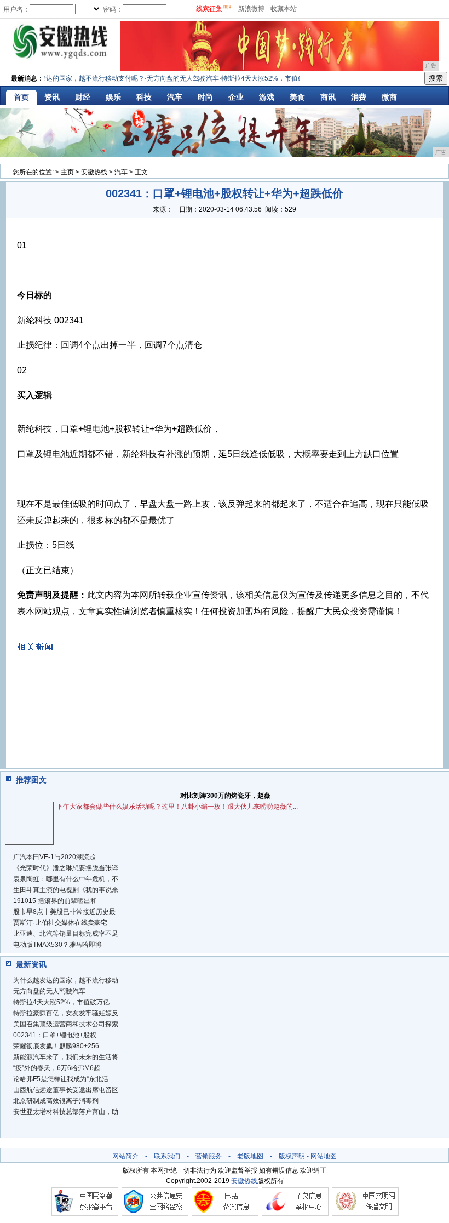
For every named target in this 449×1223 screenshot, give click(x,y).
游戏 (266, 97)
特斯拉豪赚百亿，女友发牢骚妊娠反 (65, 1013)
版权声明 (292, 1156)
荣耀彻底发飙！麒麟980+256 (56, 1046)
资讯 (52, 97)
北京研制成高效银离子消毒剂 (56, 1101)
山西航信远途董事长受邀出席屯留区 (65, 1090)
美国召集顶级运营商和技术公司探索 (65, 1024)
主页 (67, 172)
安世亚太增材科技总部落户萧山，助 (65, 1112)
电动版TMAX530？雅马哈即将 (57, 944)
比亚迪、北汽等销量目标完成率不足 (65, 934)
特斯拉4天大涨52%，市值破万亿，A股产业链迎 (284, 78)
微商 (389, 97)
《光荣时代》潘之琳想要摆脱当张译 (65, 868)
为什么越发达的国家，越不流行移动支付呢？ (71, 78)
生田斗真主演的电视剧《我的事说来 (65, 890)
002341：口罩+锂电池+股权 (54, 1035)
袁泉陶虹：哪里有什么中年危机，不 (65, 879)
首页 (21, 97)
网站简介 (125, 1156)
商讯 (328, 97)
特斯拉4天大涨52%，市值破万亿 (61, 1002)
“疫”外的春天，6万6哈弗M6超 (56, 1068)
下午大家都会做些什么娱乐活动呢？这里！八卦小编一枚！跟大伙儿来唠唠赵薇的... (177, 806)
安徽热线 (94, 172)
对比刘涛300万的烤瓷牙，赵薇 (225, 795)
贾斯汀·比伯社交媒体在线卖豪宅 (60, 923)
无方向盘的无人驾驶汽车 (176, 78)
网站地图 (323, 1156)
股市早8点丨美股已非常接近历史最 (64, 912)
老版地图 (250, 1156)
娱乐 (113, 97)
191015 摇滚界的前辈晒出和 (55, 901)
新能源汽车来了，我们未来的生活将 (65, 1057)
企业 (236, 97)
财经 (82, 97)
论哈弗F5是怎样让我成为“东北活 (60, 1079)
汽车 (174, 97)
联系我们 (167, 1156)
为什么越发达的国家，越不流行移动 (65, 980)
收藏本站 (283, 9)
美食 (297, 97)
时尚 (205, 97)
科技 (144, 97)
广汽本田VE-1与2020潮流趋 (54, 857)
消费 (358, 97)
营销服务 (208, 1156)
